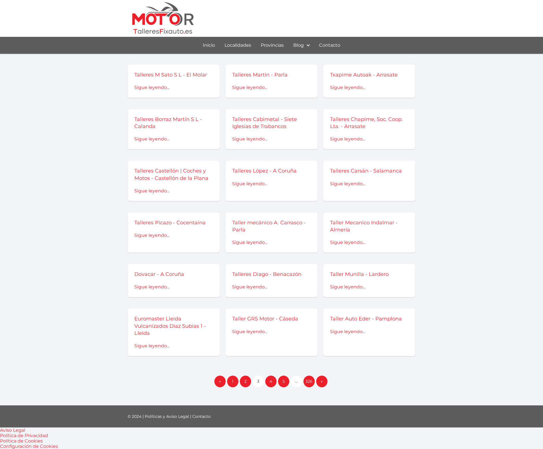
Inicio (209, 45)
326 (309, 381)
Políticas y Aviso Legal (167, 416)
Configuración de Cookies (29, 446)
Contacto (329, 45)
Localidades (238, 45)
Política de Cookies (21, 441)
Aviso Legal (12, 430)
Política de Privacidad (24, 435)
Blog (298, 45)
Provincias (272, 45)
